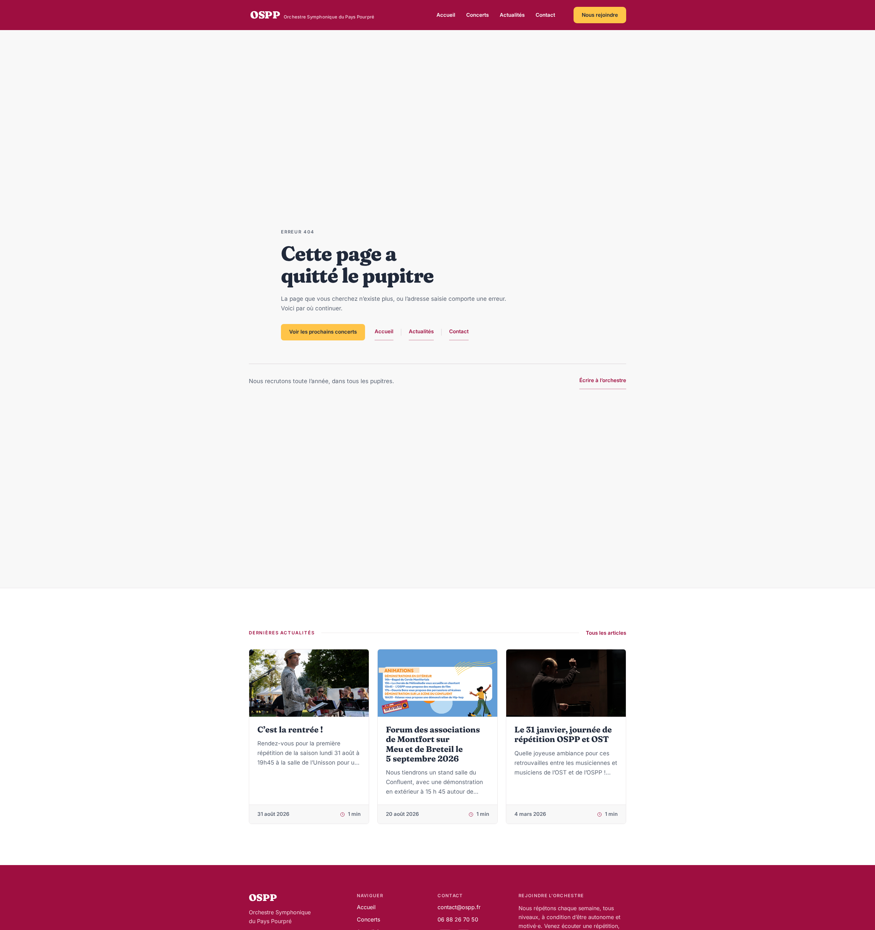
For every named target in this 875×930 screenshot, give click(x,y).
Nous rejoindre (600, 15)
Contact (545, 15)
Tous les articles (606, 633)
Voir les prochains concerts (323, 331)
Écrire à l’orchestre (602, 380)
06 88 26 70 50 (458, 919)
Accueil (445, 15)
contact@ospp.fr (459, 907)
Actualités (512, 15)
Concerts (477, 15)
